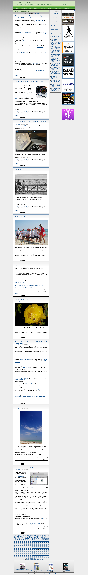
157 (14, 543)
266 (16, 550)
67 (32, 537)
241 (38, 548)
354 (48, 555)
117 (42, 539)
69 (35, 537)
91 (31, 538)
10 (23, 535)
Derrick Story (18, 124)
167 (34, 543)
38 (27, 536)
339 (18, 555)
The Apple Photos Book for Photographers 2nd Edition (22, 569)
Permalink (16, 75)
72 (39, 537)
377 (22, 557)
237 (30, 548)
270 (24, 550)
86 (24, 538)
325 (26, 553)
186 (36, 544)
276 (36, 550)
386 (40, 557)
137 (46, 541)
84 (21, 538)
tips (44, 70)
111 (30, 539)
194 (16, 545)
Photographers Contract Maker (21, 107)
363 (30, 556)
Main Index (22, 559)
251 (22, 549)
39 (28, 536)
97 (39, 538)
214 (20, 546)
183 (30, 544)
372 (48, 556)
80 (15, 538)
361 (26, 556)
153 (42, 542)
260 (40, 549)
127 (26, 541)
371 (46, 556)
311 (34, 552)
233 (22, 548)
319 (14, 553)
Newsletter (66, 8)
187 (38, 544)
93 (34, 538)
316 (44, 552)
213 (18, 546)
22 (40, 535)
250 (20, 549)
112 (32, 539)
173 (46, 543)
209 (46, 545)
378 (24, 557)
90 (29, 538)
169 (38, 543)
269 (22, 550)
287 (22, 551)
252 (24, 549)
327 (30, 553)
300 (48, 551)
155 (46, 542)
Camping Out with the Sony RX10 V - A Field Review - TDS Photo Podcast (55, 14)
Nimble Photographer (26, 8)
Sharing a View (19, 169)
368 (40, 556)
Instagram (42, 8)
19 (35, 535)
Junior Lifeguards (20, 216)
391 (27, 558)
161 (22, 543)
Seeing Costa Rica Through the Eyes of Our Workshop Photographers (56, 43)
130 (32, 541)
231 (18, 548)
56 (17, 537)
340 (20, 555)
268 (20, 550)
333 (42, 553)
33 (20, 536)
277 (38, 550)
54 (14, 537)
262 (44, 549)
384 (36, 557)
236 (28, 548)
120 (48, 539)
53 (48, 536)
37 (25, 536)
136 (44, 541)
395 (35, 558)
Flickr (35, 8)
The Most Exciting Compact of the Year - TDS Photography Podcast (55, 77)
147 (30, 542)
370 (44, 556)
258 (36, 549)
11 (24, 535)
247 (14, 549)
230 (16, 548)
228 (48, 546)
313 (38, 552)
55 (15, 537)
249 (18, 549)
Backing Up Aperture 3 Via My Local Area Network (31, 467)
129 (30, 541)
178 (20, 544)
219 (30, 546)
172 (44, 543)
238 (32, 548)
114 (36, 539)
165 (30, 543)
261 (42, 549)
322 (20, 553)
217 (26, 546)
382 (32, 557)
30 (15, 536)
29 (14, 536)
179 (22, 544)
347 (34, 555)
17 (33, 535)
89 (28, 538)
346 (32, 555)
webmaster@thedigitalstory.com (52, 573)
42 (32, 536)
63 (27, 537)
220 (32, 546)
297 (42, 551)
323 (22, 553)
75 (44, 537)
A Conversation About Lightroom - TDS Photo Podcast (55, 22)
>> (36, 558)
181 (26, 544)
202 (32, 545)
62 (25, 537)
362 (28, 556)
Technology (33, 70)
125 (22, 541)
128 (28, 541)
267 (18, 550)
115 (38, 539)
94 (35, 538)
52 (47, 536)
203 (34, 545)
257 (34, 549)
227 (46, 546)
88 (27, 538)
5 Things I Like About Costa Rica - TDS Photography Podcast (55, 51)
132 (36, 541)
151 (38, 542)
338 (16, 555)
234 (24, 548)
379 (26, 557)
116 (40, 539)
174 (48, 543)
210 (48, 545)
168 (36, 543)
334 (44, 553)
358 (20, 556)
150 (36, 542)
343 (26, 555)
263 (46, 549)
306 (24, 552)
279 (42, 550)
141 (18, 542)
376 (20, 557)
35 (22, 536)
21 (38, 535)
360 (24, 556)
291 (30, 551)
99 (42, 538)
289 (26, 551)
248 (16, 549)
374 (16, 557)
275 (34, 550)
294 (36, 551)
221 (34, 546)
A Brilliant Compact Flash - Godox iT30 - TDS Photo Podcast (55, 68)
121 (14, 541)
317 (46, 552)
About (16, 8)
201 (30, 545)
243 (42, 548)
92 (32, 538)
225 (42, 546)
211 (14, 546)
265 (14, 550)
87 (25, 538)
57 (18, 537)
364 (32, 556)
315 (42, 552)
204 (36, 545)
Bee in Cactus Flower (22, 299)
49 (42, 536)
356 (16, 556)
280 (44, 550)
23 (41, 535)
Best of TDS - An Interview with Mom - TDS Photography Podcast (55, 89)
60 (22, 537)
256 (32, 549)
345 (30, 555)
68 (34, 537)
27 (47, 535)
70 (37, 537)
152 (40, 542)
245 (46, 548)
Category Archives (38, 559)
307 (26, 552)
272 (28, 550)
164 (28, 543)
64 (28, 537)
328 (32, 553)
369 (42, 556)
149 (34, 542)
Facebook (50, 8)
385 (38, 557)
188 (40, 544)
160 (20, 543)
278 (40, 550)
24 (42, 535)
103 (15, 539)
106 (21, 539)
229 (14, 548)
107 (23, 539)
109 (27, 539)
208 (44, 545)
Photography (36, 13)
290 (28, 551)
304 (20, 552)
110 (29, 539)
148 (32, 542)
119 (46, 539)
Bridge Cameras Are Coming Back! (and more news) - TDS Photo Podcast (56, 47)
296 (40, 551)
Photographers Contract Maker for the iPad (29, 81)
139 (14, 542)
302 (16, 552)
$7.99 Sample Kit (28, 57)
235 (26, 548)
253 (26, 549)
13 (27, 535)
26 (45, 535)
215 (22, 546)
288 (24, 551)
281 (46, 550)
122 (16, 541)
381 (30, 557)
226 (44, 546)
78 (48, 537)
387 (42, 557)
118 (44, 539)
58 (20, 537)
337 (14, 555)
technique (29, 70)
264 (48, 549)
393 (31, 558)
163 (26, 543)
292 (32, 551)
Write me (44, 518)
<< (14, 535)
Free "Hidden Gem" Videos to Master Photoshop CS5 (30, 122)
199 (26, 545)
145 (26, 542)
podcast (24, 70)
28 (48, 535)
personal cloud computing (33, 487)
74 (42, 537)
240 (36, 548)
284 (16, 551)
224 (40, 546)
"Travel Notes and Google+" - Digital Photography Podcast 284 (31, 342)
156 (48, 542)
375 (18, 557)
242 (40, 548)
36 (24, 536)
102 (48, 538)
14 (28, 535)
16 (31, 535)
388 (44, 557)
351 (42, 555)
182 (28, 544)
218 (28, 546)
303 (18, 552)
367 (38, 556)
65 (30, 537)
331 (38, 553)
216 (24, 546)
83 (19, 538)
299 (46, 551)
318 (48, 552)
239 (34, 548)
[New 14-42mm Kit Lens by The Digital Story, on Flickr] (21, 282)
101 (46, 538)
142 (20, 542)
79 (14, 538)
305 (22, 552)
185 (34, 544)
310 (32, 552)
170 (40, 543)
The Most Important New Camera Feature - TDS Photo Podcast (55, 26)
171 (42, 543)
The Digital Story (23, 2)
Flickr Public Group (24, 52)
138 (48, 541)
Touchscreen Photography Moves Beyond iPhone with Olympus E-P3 (29, 285)
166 (32, 543)
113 (34, 539)
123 (18, 541)
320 (16, 553)
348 (36, 555)
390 (48, 557)
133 (38, 541)
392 (29, 558)
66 (31, 537)
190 (44, 544)
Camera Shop (58, 8)
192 (48, 544)
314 (40, 552)
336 (48, 553)
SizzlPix (33, 59)
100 (44, 538)
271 (26, 550)
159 (18, 543)
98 (41, 538)
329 (34, 553)
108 (25, 539)
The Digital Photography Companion (36, 570)
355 (14, 556)
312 (36, 552)
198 (24, 545)
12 (25, 535)
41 (31, 536)
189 (42, 544)
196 (20, 545)
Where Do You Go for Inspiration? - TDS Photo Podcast (55, 18)
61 (24, 537)
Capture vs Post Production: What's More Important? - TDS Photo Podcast (56, 64)
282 (48, 550)
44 (35, 536)
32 (18, 536)
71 (38, 537)
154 (44, 542)
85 (22, 538)
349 (38, 555)
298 (44, 551)
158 (16, 543)
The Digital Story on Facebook (21, 111)
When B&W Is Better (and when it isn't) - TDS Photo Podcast (55, 55)
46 (38, 536)
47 (39, 536)
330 (36, 553)
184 (32, 544)
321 (18, 553)
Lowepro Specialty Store (36, 63)
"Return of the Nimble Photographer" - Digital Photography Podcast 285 (29, 16)
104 (17, 539)
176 (16, 544)
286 (20, 551)
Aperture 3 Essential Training (39, 521)
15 (30, 535)
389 (46, 557)
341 (22, 555)
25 (44, 535)
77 (47, 537)
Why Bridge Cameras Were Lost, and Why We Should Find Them (55, 81)
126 (24, 541)
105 (19, 539)
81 (17, 538)
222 (36, 546)
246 (48, 548)
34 (21, 536)
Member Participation (26, 40)
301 (14, 552)
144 (24, 542)
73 (41, 537)
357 (18, 556)
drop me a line (40, 47)
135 (42, 541)
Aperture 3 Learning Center (34, 523)
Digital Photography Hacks (51, 570)
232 (20, 548)
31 (17, 536)
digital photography (18, 70)
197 (22, 545)
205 (38, 545)
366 (36, 556)
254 (28, 549)
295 (38, 551)
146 (28, 542)
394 (33, 558)
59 (21, 537)
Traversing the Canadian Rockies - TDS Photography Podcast (56, 85)
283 (14, 551)
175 (14, 544)
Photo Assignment (30, 39)
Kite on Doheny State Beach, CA (25, 407)
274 (32, 550)
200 (28, 545)
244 (44, 548)
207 (42, 545)
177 (18, 544)
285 (18, 551)
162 (24, 543)
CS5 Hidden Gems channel (28, 125)
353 (46, 555)
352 (44, 555)
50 (44, 536)
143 (22, 542)
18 (34, 535)
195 (18, 545)
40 (30, 536)
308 (28, 552)
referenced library (20, 476)
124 (20, 541)
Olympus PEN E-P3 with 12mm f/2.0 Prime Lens (24, 287)
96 (38, 538)
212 (16, 546)
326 (28, 553)
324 (24, 553)
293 (34, 551)
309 (30, 552)
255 (30, 549)
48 (41, 536)
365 (34, 556)
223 (38, 546)
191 (46, 544)
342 (24, 555)
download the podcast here (25, 32)
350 (40, 555)
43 (34, 536)
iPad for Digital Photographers (65, 570)
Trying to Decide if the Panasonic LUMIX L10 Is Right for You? (55, 30)
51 (45, 536)
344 (28, 555)
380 (28, 557)
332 (40, 553)
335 (46, 553)
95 (36, 538)
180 (24, 544)
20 (37, 535)
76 (45, 537)
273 (30, 550)
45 (37, 536)
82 (18, 538)
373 (14, 557)
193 (14, 545)
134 (40, 541)
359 (22, 556)
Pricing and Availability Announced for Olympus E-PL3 (31, 264)
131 (34, 541)
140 (16, 542)
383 (34, 557)
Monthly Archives (30, 559)
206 (40, 545)
